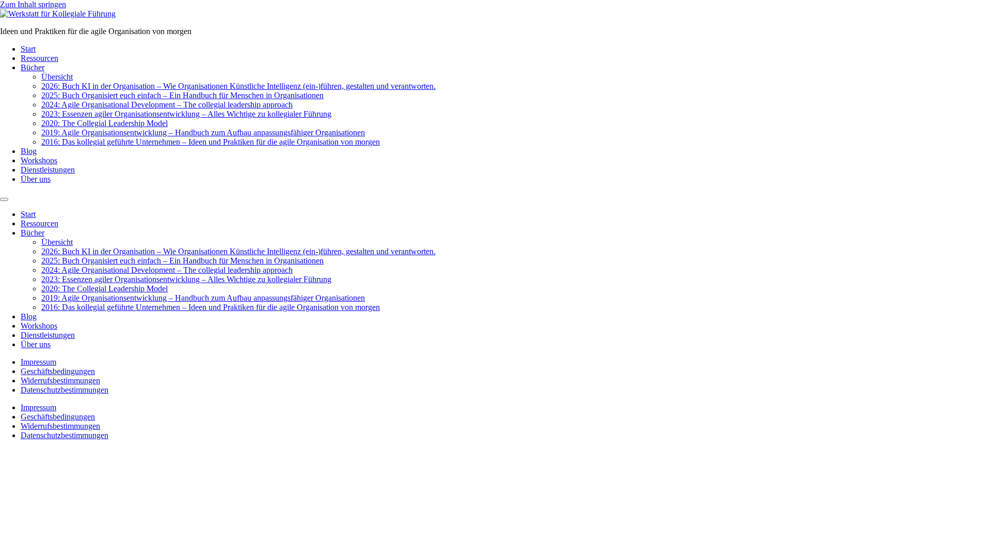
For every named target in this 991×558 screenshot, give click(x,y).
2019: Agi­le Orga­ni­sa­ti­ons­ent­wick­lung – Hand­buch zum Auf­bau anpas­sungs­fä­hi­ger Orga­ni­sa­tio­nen (203, 132)
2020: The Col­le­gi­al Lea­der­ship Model (104, 123)
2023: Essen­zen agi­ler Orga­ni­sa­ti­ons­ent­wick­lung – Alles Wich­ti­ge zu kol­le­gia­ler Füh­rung (186, 114)
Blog (29, 151)
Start (28, 48)
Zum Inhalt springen (33, 4)
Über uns (36, 179)
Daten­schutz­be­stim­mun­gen (64, 389)
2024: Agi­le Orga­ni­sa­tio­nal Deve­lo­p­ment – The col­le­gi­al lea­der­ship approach (167, 104)
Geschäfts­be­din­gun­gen (58, 371)
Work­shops (39, 160)
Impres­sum (38, 362)
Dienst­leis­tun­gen (48, 169)
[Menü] (4, 199)
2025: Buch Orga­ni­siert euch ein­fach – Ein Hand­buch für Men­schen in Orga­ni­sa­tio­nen (182, 95)
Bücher (32, 67)
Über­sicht (57, 76)
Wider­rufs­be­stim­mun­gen (60, 380)
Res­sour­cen (39, 58)
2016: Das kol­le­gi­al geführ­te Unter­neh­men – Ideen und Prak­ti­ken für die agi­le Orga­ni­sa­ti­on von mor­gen (210, 141)
